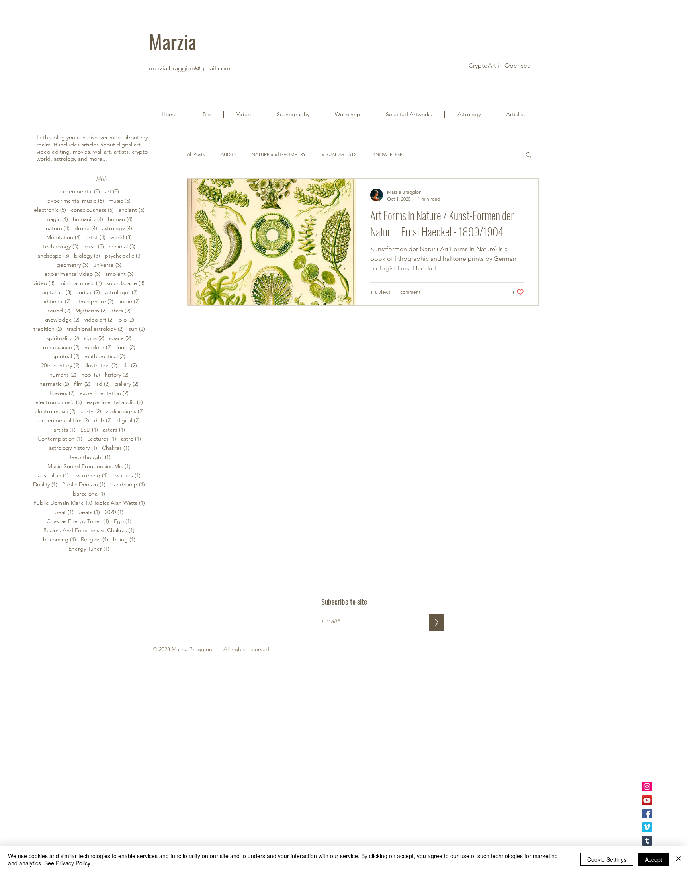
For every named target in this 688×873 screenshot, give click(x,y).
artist (96, 237)
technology (60, 246)
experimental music (75, 200)
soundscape (126, 283)
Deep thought (89, 457)
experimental (79, 191)
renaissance (61, 347)
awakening (91, 475)
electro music (55, 411)
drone (85, 228)
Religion (94, 539)
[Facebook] (647, 813)
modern (98, 347)
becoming (59, 539)
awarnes (127, 475)
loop (126, 347)
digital (128, 420)
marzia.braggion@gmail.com (190, 68)
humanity (88, 219)
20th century (60, 365)
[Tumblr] (647, 841)
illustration (100, 365)
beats (89, 512)
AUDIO (228, 154)
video (44, 283)
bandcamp (127, 484)
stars (121, 310)
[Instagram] (647, 786)
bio (126, 319)
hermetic (54, 384)
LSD (89, 429)
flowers (62, 393)
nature (58, 228)
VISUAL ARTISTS (339, 154)
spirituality (63, 338)
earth (90, 411)
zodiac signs (125, 411)
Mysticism (91, 310)
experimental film (63, 420)
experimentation (104, 393)
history (117, 374)
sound (58, 310)
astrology (117, 228)
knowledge (62, 319)
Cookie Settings (607, 859)
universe (107, 265)
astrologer (121, 292)
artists (64, 429)
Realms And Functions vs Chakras (89, 530)
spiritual (66, 356)
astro (131, 439)
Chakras (115, 448)
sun (137, 329)
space (120, 338)
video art (99, 319)
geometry (72, 265)
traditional (54, 301)
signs (94, 338)
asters (114, 429)
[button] (244, 114)
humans (62, 374)
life (129, 365)
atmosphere (94, 301)
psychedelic (123, 255)
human (120, 219)
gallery (127, 384)
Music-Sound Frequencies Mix (89, 466)
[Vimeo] (647, 827)
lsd (102, 384)
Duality (45, 484)
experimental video (72, 274)
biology (87, 255)
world (121, 237)
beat (64, 512)
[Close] (678, 859)
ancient (132, 210)
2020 (114, 512)
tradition (47, 329)
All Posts (196, 154)
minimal (122, 246)
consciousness (92, 210)
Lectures (101, 439)
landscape (52, 255)
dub (103, 420)
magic (56, 219)
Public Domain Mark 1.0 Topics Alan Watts (89, 503)
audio (129, 301)
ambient (119, 274)
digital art (56, 292)
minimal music (80, 283)
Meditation (63, 237)
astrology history (73, 448)
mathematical (104, 356)
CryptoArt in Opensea (499, 65)
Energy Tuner (88, 548)
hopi (90, 374)
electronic (50, 210)
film (82, 384)
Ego (122, 521)
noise (93, 246)
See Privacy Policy (67, 863)
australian (53, 475)
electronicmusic (58, 402)
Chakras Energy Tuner (78, 521)
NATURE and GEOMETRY (279, 154)
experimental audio (115, 402)
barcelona (89, 493)
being (124, 539)
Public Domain (84, 484)
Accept (653, 859)
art (112, 191)
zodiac (88, 292)
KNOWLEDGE (388, 154)
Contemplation (59, 439)
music (120, 200)
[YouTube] (647, 800)
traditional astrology (95, 329)
